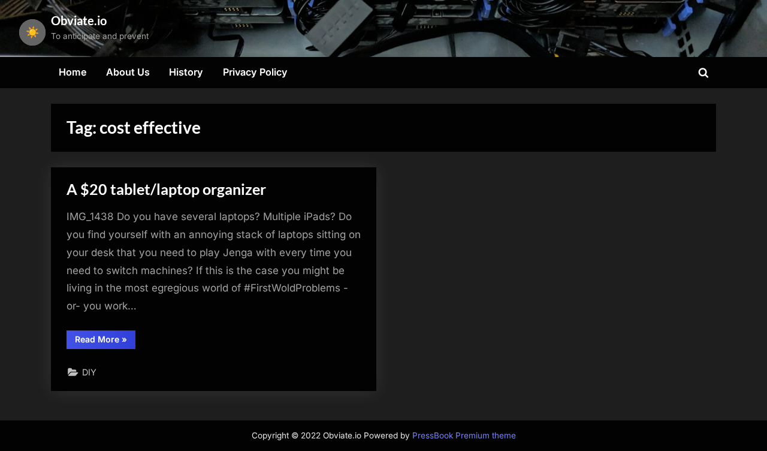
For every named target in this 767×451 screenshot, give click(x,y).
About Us (128, 72)
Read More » (105, 341)
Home (73, 72)
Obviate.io (79, 20)
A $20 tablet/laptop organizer (166, 189)
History (186, 72)
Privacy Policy (255, 72)
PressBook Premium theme (464, 435)
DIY (89, 372)
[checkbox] (32, 32)
